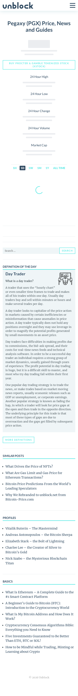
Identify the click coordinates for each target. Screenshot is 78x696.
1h (15, 168)
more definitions (18, 439)
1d (22, 168)
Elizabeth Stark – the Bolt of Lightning (34, 541)
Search (67, 250)
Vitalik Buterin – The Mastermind (31, 528)
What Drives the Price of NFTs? (29, 466)
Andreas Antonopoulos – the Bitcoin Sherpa (38, 535)
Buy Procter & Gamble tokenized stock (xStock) (39, 65)
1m (39, 168)
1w (30, 168)
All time (59, 168)
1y (47, 168)
